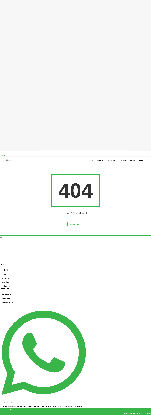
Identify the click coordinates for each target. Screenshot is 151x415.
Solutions (122, 160)
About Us (100, 160)
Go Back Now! (74, 224)
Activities (111, 160)
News (141, 160)
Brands (132, 160)
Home (91, 160)
